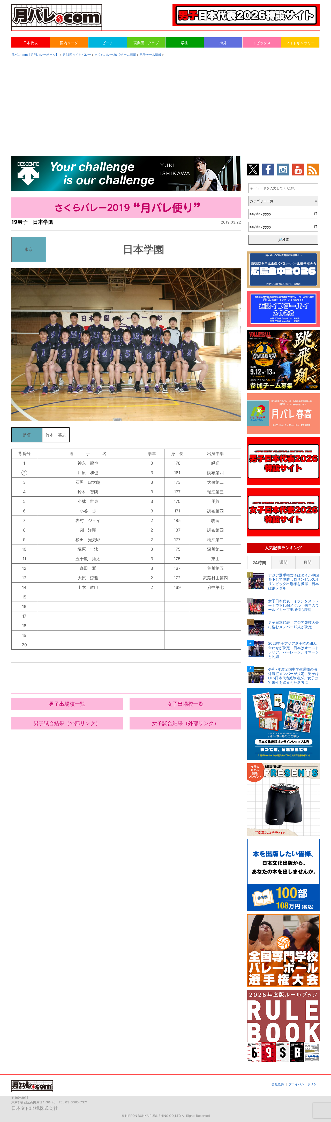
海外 (223, 43)
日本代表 (30, 43)
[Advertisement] (165, 101)
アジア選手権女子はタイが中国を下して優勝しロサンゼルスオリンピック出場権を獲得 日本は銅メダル (293, 581)
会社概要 (278, 1084)
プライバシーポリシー (304, 1084)
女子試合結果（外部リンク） (185, 723)
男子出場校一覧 (67, 704)
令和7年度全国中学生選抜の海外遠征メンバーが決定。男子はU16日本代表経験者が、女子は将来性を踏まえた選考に (293, 675)
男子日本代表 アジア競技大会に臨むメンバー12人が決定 (293, 624)
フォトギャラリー (300, 43)
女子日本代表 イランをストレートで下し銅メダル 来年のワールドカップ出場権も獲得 (293, 605)
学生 (184, 43)
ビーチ (107, 43)
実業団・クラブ (146, 43)
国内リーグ (69, 43)
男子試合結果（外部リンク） (67, 723)
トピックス (262, 43)
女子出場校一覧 (185, 704)
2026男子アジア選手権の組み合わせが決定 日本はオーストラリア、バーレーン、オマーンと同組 (293, 649)
